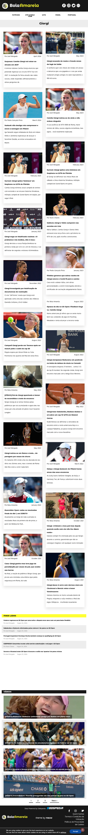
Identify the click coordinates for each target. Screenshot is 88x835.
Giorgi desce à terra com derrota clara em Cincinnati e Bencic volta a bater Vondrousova (65, 588)
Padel (57, 15)
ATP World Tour (30, 15)
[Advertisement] (19, 673)
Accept (75, 831)
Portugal (72, 15)
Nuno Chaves (10, 646)
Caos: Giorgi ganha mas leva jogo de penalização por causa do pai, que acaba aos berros (22, 567)
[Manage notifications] (82, 830)
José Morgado (10, 623)
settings (63, 832)
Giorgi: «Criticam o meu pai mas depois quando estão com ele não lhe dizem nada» (63, 529)
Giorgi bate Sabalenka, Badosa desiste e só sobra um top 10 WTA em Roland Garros (64, 415)
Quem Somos (78, 814)
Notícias (16, 15)
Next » (54, 800)
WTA (44, 15)
